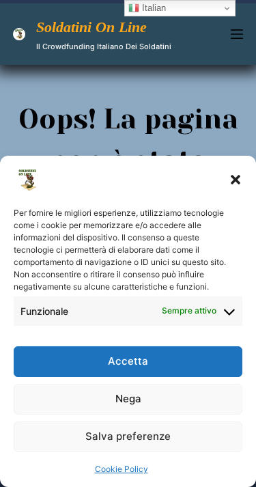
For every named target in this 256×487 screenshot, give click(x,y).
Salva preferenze (128, 436)
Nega (128, 398)
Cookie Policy (121, 469)
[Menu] (237, 34)
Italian (152, 8)
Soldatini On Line (91, 27)
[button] (235, 179)
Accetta (128, 360)
